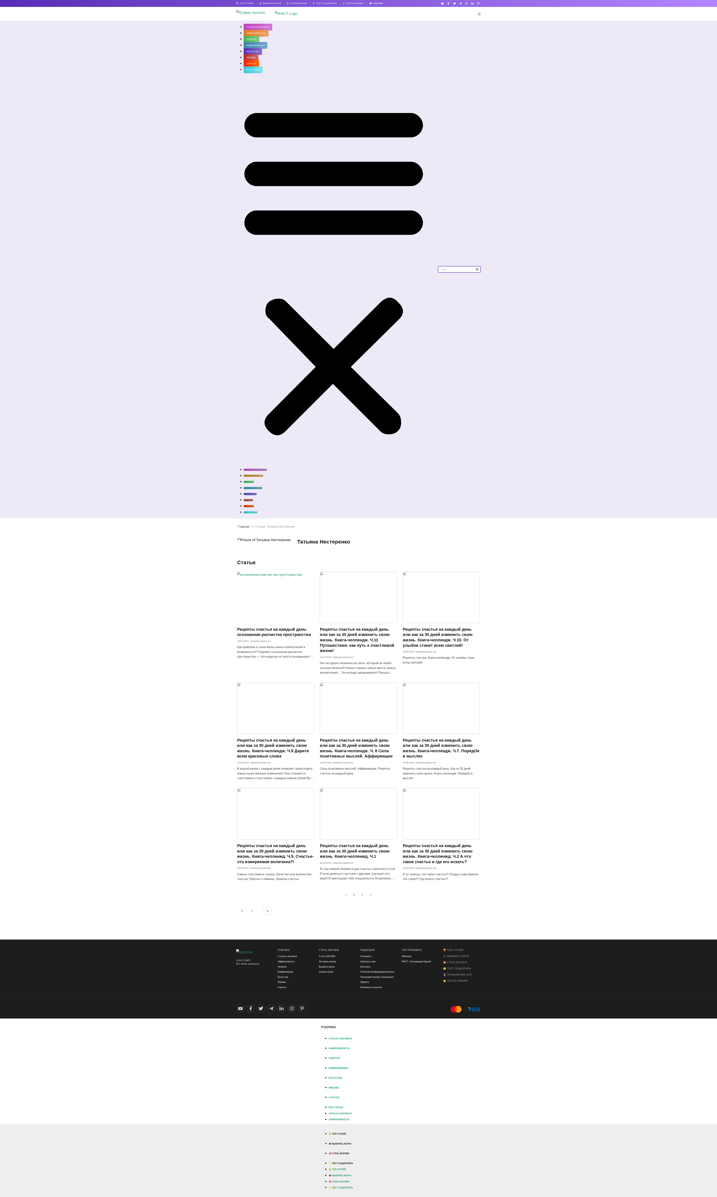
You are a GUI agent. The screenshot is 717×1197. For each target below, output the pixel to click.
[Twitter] (454, 3)
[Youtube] (442, 3)
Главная (244, 526)
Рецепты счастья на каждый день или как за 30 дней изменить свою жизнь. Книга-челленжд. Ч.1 (355, 851)
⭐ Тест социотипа (341, 1163)
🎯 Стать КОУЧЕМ (455, 962)
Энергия (251, 39)
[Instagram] (466, 3)
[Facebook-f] (448, 3)
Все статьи (253, 70)
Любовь (251, 57)
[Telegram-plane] (460, 3)
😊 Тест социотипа (457, 968)
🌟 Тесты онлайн (455, 980)
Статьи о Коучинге (258, 27)
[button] (333, 269)
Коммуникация (255, 45)
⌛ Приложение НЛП (457, 974)
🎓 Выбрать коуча (456, 956)
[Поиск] (477, 269)
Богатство (252, 51)
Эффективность (256, 33)
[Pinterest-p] (478, 3)
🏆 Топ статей (453, 950)
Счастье (251, 64)
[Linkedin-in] (472, 3)
